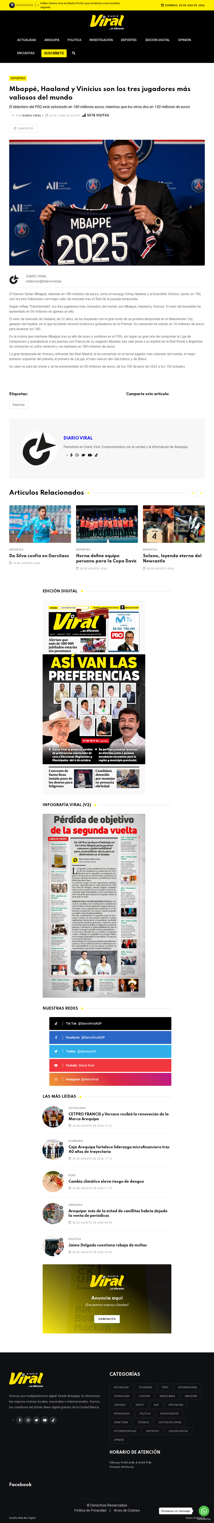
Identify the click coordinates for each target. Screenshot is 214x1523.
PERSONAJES (122, 1413)
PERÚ (165, 1387)
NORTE (140, 1404)
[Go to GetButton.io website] (204, 1519)
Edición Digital (157, 40)
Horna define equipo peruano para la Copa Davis (106, 558)
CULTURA (144, 1396)
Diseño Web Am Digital (22, 1518)
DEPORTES (152, 1431)
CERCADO (120, 1404)
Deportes (129, 40)
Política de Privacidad (90, 1510)
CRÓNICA (143, 1422)
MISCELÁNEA (167, 1396)
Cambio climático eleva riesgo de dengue (106, 1181)
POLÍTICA (145, 1413)
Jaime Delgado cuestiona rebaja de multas (108, 1245)
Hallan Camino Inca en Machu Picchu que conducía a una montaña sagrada (80, 5)
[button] (193, 493)
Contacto (107, 1319)
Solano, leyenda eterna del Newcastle (172, 558)
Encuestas (25, 53)
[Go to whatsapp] (204, 1511)
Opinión (184, 40)
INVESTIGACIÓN (169, 1413)
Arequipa (51, 40)
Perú (72, 1175)
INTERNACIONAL (187, 1387)
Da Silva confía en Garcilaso (39, 556)
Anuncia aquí (107, 1301)
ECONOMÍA (145, 1387)
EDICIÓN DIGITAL (178, 1431)
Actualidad (26, 40)
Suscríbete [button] (54, 53)
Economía (76, 1141)
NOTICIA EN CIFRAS (170, 1422)
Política (74, 40)
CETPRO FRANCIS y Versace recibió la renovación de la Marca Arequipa (119, 1116)
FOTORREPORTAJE (125, 1431)
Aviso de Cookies (127, 1510)
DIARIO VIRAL (31, 115)
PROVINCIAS (176, 1404)
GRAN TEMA (121, 1422)
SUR (156, 1404)
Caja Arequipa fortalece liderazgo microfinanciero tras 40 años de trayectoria (119, 1149)
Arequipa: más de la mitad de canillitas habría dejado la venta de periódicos (118, 1213)
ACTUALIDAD (121, 1387)
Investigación (101, 40)
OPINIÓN (119, 1439)
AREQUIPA (191, 1396)
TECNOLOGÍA (121, 1396)
